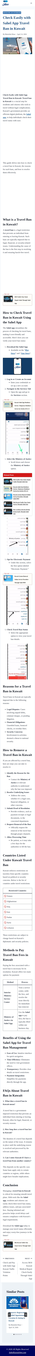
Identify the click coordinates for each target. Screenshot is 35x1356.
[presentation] (17, 1302)
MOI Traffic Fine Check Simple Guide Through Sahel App (22, 300)
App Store (25, 353)
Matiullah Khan (10, 34)
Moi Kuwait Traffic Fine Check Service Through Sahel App (23, 1246)
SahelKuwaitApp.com (17, 1352)
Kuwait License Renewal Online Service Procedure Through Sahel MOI (21, 579)
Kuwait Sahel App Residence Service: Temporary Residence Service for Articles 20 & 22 (23, 406)
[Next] (25, 1315)
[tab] (13, 1334)
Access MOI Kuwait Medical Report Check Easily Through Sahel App (26, 1269)
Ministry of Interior (12, 12)
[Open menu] (31, 3)
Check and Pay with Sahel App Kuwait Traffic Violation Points (9, 1267)
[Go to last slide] (9, 1315)
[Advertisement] (17, 75)
